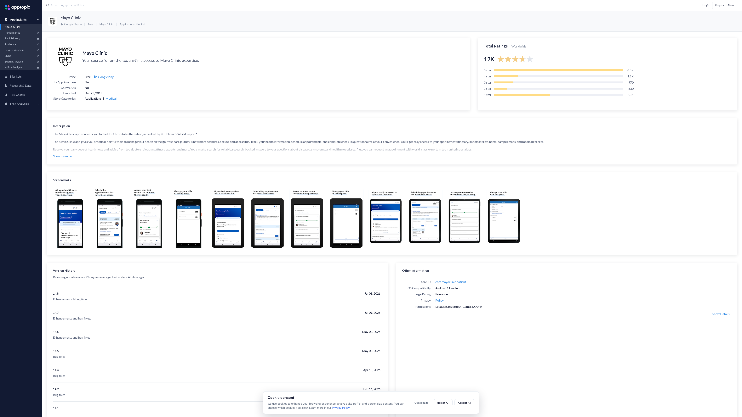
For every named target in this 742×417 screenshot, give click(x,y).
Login (706, 5)
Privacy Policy (341, 407)
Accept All (464, 402)
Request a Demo (725, 5)
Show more (60, 156)
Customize (421, 402)
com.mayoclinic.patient (450, 282)
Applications (127, 24)
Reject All (443, 402)
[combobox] (279, 5)
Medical (140, 24)
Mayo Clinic (70, 17)
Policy (439, 300)
